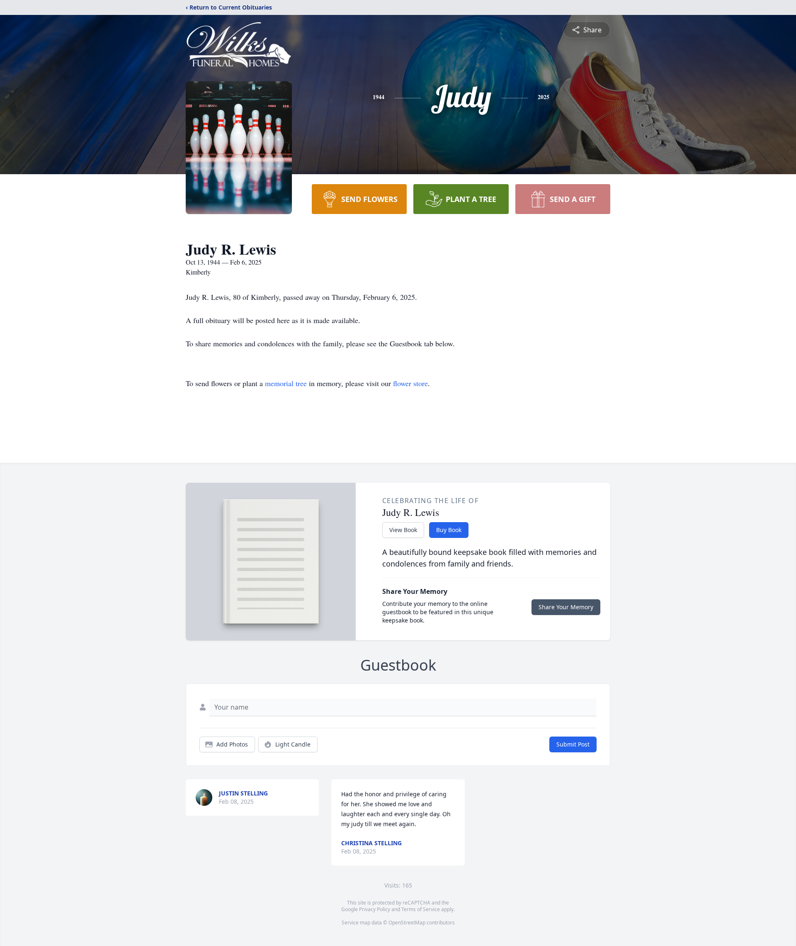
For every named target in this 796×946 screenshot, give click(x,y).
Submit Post (573, 744)
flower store (410, 383)
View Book (403, 530)
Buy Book (448, 530)
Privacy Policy (374, 909)
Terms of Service (420, 909)
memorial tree (286, 383)
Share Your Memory (566, 607)
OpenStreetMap (406, 922)
